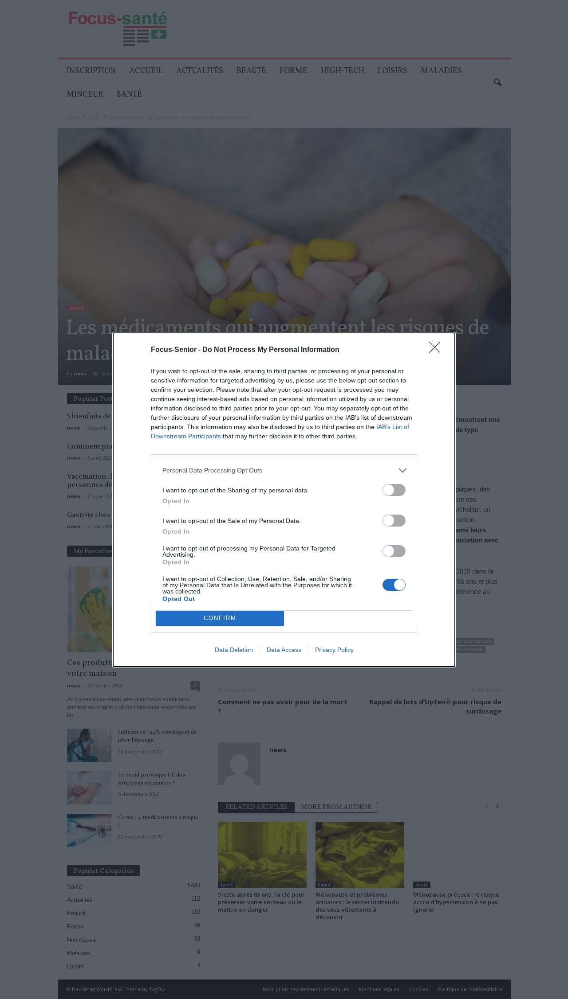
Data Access (284, 649)
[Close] (437, 350)
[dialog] (284, 500)
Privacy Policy (334, 649)
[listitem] (284, 470)
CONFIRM (220, 618)
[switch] (394, 490)
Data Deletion (234, 649)
